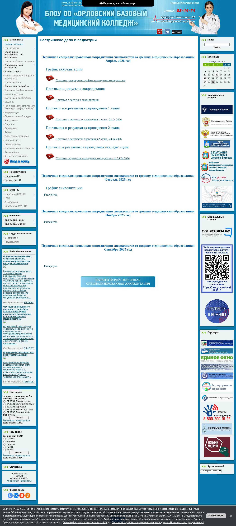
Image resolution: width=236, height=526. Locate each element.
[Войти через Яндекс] (22, 495)
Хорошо (11, 441)
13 (217, 75)
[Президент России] (217, 113)
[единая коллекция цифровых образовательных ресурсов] (217, 353)
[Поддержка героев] (217, 207)
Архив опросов (23, 420)
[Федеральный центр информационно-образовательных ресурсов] (217, 345)
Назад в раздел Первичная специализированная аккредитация (118, 281)
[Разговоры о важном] (217, 322)
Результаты (8, 420)
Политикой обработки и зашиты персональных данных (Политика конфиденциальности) (158, 522)
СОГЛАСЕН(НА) (216, 515)
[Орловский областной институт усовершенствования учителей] (217, 391)
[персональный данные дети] (217, 401)
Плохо (10, 447)
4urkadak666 (13, 481)
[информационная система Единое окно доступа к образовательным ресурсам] (217, 361)
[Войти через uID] (10, 495)
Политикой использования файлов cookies (85, 522)
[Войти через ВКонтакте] (16, 495)
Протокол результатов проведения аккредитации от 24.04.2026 (93, 158)
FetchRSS (28, 302)
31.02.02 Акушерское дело (20, 409)
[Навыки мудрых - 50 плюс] (217, 456)
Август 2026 (217, 61)
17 (205, 78)
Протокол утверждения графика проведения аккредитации (90, 80)
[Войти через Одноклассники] (27, 495)
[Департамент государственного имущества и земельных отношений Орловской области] (217, 170)
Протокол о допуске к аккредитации (77, 99)
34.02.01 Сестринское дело (20, 404)
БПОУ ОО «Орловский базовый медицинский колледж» (96, 16)
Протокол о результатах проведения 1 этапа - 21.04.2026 (89, 119)
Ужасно (10, 449)
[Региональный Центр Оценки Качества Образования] (217, 378)
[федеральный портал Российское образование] (217, 370)
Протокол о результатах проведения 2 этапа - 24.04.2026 (89, 138)
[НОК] (217, 292)
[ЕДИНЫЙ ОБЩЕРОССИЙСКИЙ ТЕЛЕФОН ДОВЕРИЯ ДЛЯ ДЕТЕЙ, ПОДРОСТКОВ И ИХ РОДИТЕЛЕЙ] (217, 420)
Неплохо (11, 444)
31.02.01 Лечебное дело (19, 401)
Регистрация (186, 3)
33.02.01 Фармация (16, 407)
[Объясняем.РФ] (217, 237)
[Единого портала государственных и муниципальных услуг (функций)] (217, 183)
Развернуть (50, 221)
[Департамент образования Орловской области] (217, 158)
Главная (175, 3)
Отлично (11, 438)
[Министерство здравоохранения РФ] (217, 137)
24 (205, 82)
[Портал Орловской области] (217, 147)
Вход (196, 3)
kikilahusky (26, 481)
